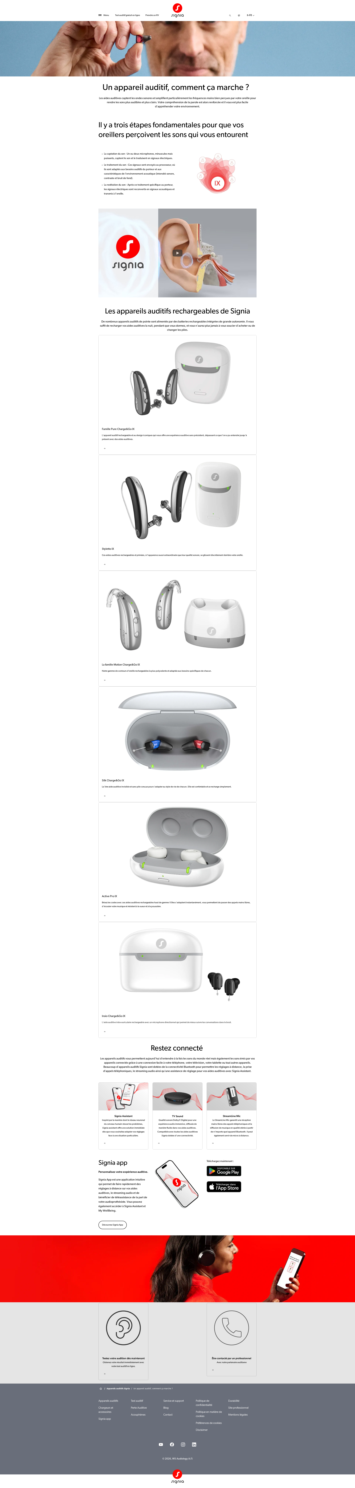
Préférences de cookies (209, 1423)
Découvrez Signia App (112, 1225)
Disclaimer (202, 1430)
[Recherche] (230, 15)
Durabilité (233, 1401)
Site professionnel (238, 1408)
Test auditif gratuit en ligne (127, 15)
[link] (177, 395)
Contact (168, 1414)
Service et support (173, 1401)
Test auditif (108, 1286)
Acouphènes (138, 1414)
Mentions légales (238, 1414)
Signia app (104, 1419)
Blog (166, 1408)
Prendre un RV (152, 15)
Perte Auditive (139, 1408)
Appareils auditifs (108, 1401)
